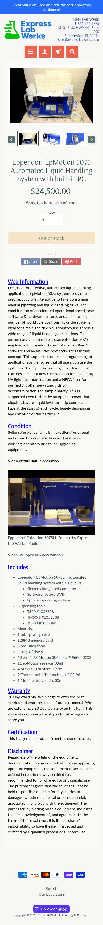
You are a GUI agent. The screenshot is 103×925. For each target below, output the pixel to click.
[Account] (45, 52)
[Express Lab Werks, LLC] (28, 30)
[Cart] (58, 52)
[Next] (91, 139)
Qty (51, 212)
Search (51, 888)
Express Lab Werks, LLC (50, 915)
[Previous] (11, 139)
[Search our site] (72, 52)
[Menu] (31, 52)
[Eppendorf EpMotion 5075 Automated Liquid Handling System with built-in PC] (28, 138)
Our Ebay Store (51, 894)
